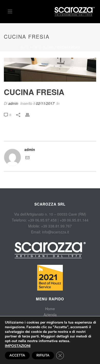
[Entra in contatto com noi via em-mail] (27, 158)
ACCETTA (17, 355)
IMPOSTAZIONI (18, 346)
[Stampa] (30, 114)
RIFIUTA (42, 355)
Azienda (50, 314)
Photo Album (43, 47)
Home (50, 308)
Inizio (24, 47)
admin (13, 103)
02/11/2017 (45, 103)
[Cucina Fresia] (50, 70)
